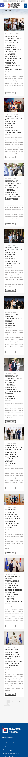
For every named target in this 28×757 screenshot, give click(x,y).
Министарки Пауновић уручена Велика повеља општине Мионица (13, 319)
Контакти (4, 737)
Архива (12, 737)
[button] (2, 5)
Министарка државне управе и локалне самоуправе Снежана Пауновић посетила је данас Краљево (13, 124)
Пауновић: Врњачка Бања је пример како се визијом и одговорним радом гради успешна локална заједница (13, 454)
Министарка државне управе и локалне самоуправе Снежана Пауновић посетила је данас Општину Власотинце (13, 190)
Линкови (9, 737)
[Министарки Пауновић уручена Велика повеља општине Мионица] (14, 302)
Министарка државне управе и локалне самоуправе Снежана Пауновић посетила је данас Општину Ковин (13, 257)
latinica (5, 1)
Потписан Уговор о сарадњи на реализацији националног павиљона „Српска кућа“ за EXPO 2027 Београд (12, 519)
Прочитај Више (10, 92)
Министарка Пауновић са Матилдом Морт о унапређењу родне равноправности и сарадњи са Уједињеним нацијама (13, 659)
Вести (6, 71)
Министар (10, 71)
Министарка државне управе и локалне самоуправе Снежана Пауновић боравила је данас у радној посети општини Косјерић (13, 387)
